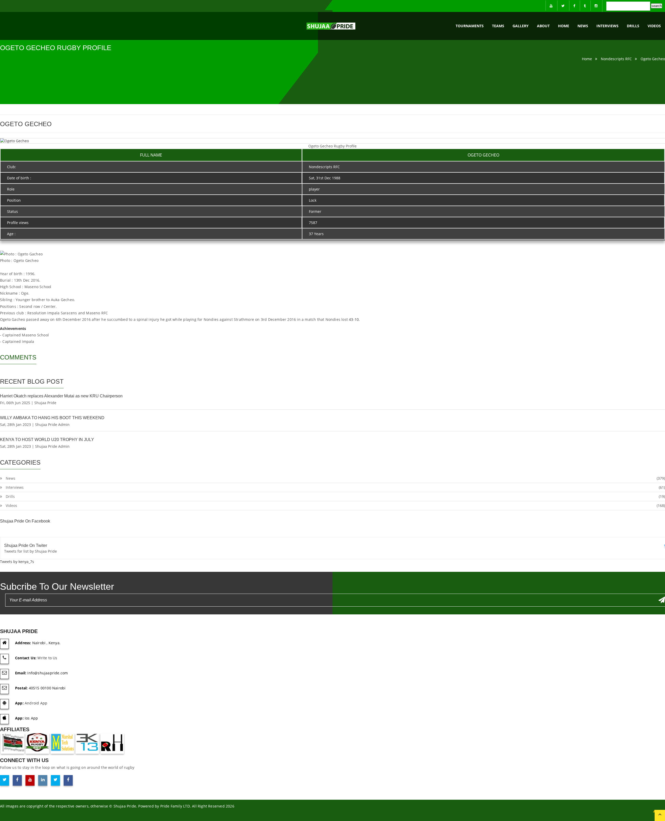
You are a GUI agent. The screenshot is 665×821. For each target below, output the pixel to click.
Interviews (607, 25)
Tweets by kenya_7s (17, 561)
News (582, 25)
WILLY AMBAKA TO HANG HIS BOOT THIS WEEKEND (52, 418)
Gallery (521, 25)
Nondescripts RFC (616, 58)
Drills (633, 25)
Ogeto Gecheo (653, 58)
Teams (498, 25)
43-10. (354, 319)
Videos (654, 25)
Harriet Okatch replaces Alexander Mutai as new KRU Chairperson (61, 396)
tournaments (470, 25)
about (543, 25)
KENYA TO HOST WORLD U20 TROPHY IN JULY (47, 439)
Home (563, 25)
